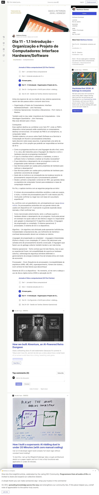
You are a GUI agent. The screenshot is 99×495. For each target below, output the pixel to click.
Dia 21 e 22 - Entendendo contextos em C (84, 46)
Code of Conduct (34, 389)
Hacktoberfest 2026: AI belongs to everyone (83, 89)
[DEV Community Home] (3, 2)
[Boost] (3, 55)
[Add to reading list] (3, 50)
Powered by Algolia (52, 2)
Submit (19, 384)
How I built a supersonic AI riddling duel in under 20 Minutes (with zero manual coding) (38, 446)
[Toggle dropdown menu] (63, 311)
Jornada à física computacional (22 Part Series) (37, 67)
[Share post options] (3, 61)
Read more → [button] (18, 466)
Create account (91, 2)
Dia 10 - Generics (77, 53)
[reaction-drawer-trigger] (4, 37)
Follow (84, 13)
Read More (16, 363)
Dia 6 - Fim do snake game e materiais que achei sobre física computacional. (83, 61)
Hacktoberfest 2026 (90, 99)
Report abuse (44, 389)
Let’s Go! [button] (5, 492)
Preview (27, 384)
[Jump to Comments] (3, 43)
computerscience (28, 59)
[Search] (8, 2)
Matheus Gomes (21, 35)
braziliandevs (17, 59)
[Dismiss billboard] (95, 470)
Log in (82, 2)
